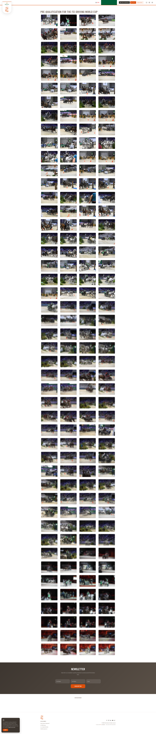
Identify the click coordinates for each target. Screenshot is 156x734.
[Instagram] (108, 719)
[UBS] (97, 2)
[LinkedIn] (110, 719)
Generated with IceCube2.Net (111, 723)
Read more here (11, 727)
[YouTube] (112, 719)
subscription (78, 685)
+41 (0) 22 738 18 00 (45, 725)
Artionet (103, 723)
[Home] (146, 2)
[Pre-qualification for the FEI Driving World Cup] (49, 20)
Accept (5, 729)
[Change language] (149, 2)
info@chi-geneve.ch (43, 727)
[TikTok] (114, 719)
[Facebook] (106, 719)
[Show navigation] (152, 2)
